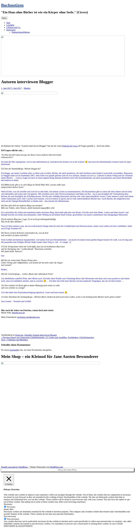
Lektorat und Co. (13, 27)
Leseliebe (10, 25)
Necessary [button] (8, 504)
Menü (4, 18)
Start (8, 23)
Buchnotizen (12, 5)
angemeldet (14, 350)
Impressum (10, 30)
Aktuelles (28, 335)
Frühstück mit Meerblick (14, 340)
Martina (27, 88)
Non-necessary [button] (10, 516)
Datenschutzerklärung (21, 32)
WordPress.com (56, 467)
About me (19, 335)
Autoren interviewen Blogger (44, 335)
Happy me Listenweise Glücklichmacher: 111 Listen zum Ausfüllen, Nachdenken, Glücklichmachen (47, 337)
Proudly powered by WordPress (14, 467)
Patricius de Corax (70, 146)
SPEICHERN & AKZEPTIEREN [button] (18, 526)
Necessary (11, 507)
